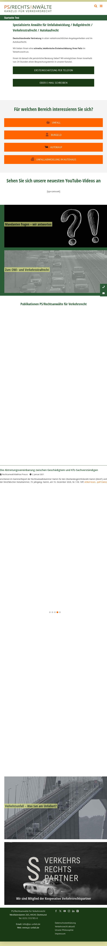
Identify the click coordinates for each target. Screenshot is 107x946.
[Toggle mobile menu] (101, 5)
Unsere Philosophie (64, 930)
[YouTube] (65, 911)
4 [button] (57, 612)
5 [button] (60, 612)
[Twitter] (60, 911)
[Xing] (77, 911)
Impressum (60, 933)
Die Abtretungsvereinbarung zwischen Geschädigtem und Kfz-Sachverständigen (49, 470)
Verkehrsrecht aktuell (65, 926)
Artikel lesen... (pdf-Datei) (95, 482)
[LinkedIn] (73, 911)
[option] (53, 476)
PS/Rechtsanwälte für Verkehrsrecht (28, 911)
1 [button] (50, 612)
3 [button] (55, 612)
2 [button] (52, 612)
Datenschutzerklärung (65, 922)
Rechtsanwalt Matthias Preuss (15, 474)
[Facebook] (56, 911)
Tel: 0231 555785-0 (28, 918)
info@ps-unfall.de (31, 924)
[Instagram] (69, 911)
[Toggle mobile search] (95, 5)
